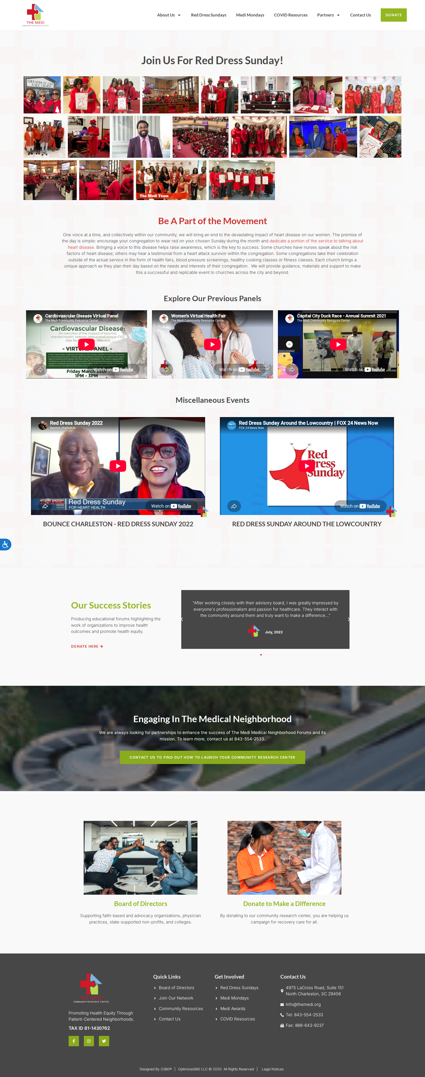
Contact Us (360, 14)
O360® (166, 1069)
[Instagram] (89, 1041)
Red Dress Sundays (208, 14)
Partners (325, 14)
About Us (166, 14)
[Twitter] (104, 1041)
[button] (181, 619)
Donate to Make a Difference (284, 903)
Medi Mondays (250, 14)
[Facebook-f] (74, 1041)
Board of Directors (140, 903)
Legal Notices (273, 1069)
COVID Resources (290, 14)
